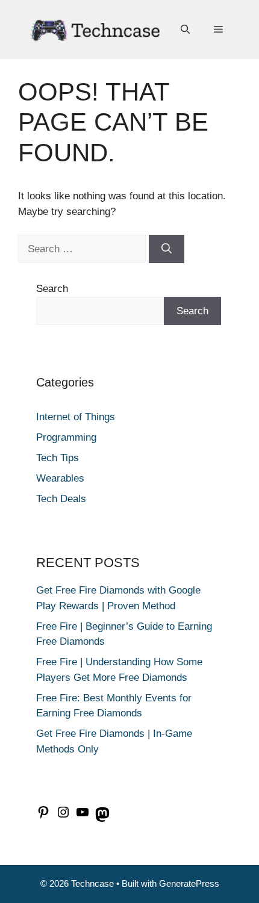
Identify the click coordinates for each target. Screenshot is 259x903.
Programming (66, 437)
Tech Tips (57, 458)
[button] (185, 29)
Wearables (60, 478)
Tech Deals (61, 498)
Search (52, 288)
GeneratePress (189, 883)
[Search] (166, 249)
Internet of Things (75, 417)
